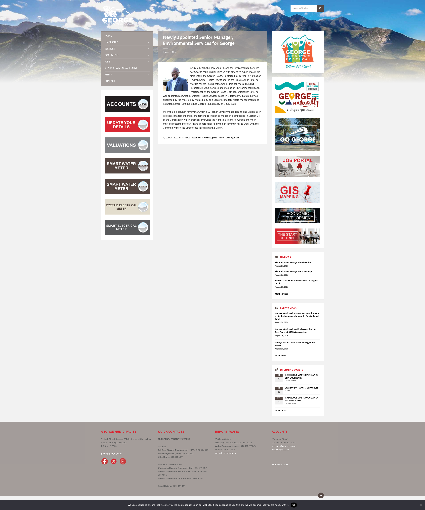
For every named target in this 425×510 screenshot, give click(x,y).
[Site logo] (117, 24)
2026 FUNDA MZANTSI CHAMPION (301, 388)
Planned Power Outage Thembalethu (293, 262)
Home (166, 52)
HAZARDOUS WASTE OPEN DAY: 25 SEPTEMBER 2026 (301, 376)
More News (280, 356)
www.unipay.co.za (280, 450)
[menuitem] (127, 36)
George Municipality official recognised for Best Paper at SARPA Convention (295, 331)
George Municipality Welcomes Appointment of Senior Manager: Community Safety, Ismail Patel (297, 316)
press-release (218, 138)
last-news (185, 138)
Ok (293, 505)
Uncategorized (232, 138)
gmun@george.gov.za (111, 454)
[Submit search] (320, 8)
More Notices (281, 294)
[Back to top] (321, 495)
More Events (281, 410)
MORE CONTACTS (280, 464)
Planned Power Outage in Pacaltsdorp (293, 271)
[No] (421, 505)
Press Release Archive (201, 138)
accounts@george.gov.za (284, 446)
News (174, 52)
